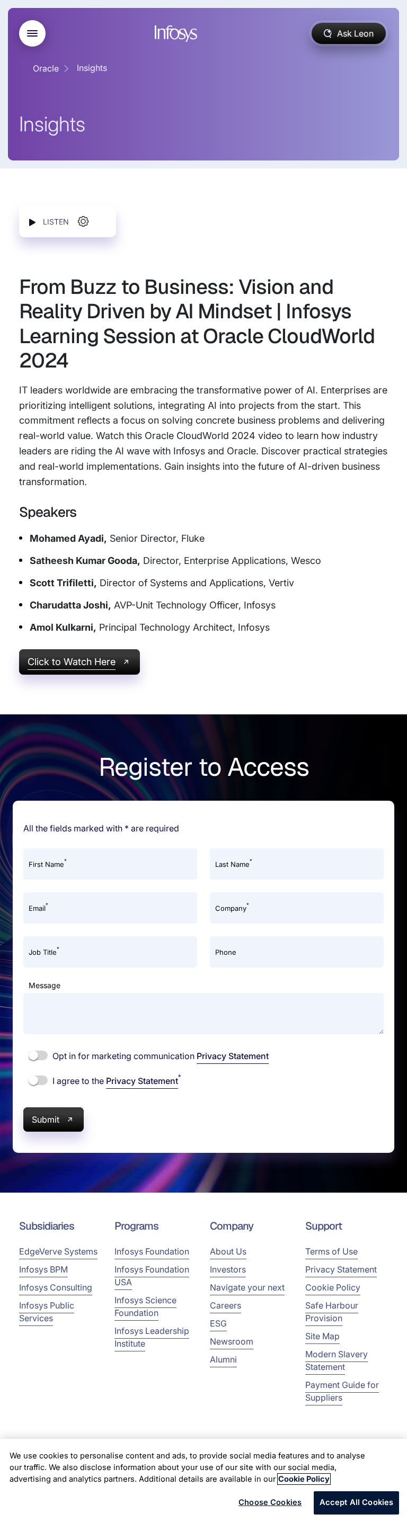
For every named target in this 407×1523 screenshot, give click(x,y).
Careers (225, 1305)
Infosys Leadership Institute (151, 1337)
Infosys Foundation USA (151, 1275)
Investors (228, 1269)
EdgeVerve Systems (58, 1251)
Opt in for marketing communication (159, 1056)
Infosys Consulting (55, 1287)
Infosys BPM (43, 1269)
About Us (228, 1251)
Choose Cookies (270, 1502)
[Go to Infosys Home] (177, 33)
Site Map (322, 1336)
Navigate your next (247, 1287)
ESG (218, 1323)
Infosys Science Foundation (145, 1306)
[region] (203, 1481)
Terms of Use (331, 1251)
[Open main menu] (32, 33)
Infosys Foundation (151, 1251)
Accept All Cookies (357, 1502)
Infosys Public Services (46, 1311)
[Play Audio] (32, 221)
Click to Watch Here (72, 661)
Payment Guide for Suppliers (342, 1391)
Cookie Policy (332, 1287)
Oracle (46, 68)
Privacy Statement (233, 1056)
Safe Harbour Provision (331, 1311)
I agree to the (115, 1080)
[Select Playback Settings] (83, 221)
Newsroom (231, 1341)
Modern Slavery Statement (336, 1360)
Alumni (223, 1359)
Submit (45, 1119)
